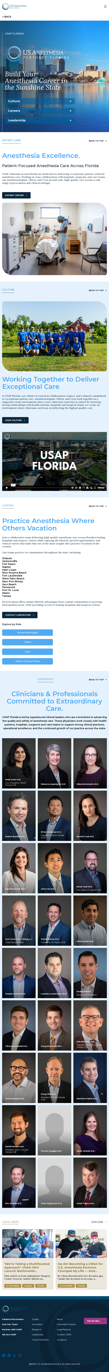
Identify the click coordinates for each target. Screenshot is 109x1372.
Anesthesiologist (27, 632)
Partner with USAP (12, 1329)
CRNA (27, 642)
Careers (14, 111)
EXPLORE (97, 1222)
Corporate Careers (66, 1324)
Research (36, 1329)
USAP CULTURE (13, 420)
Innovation (37, 1324)
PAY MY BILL (93, 1321)
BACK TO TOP (96, 141)
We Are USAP (9, 1334)
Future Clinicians (40, 1339)
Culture (14, 101)
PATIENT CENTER (14, 195)
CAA (27, 651)
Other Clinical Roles (27, 661)
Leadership (17, 120)
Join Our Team (10, 1324)
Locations (62, 1339)
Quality (35, 1319)
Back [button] (7, 17)
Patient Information (13, 1319)
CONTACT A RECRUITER (18, 615)
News (60, 1319)
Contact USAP (64, 1334)
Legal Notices (64, 1329)
